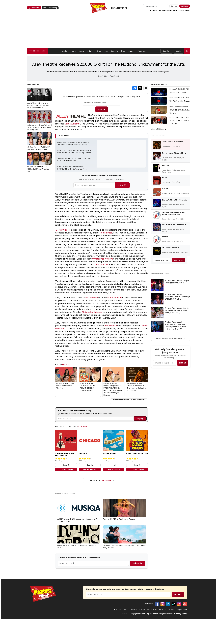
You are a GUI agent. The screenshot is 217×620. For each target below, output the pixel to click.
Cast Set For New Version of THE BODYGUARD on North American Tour (72, 168)
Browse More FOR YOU (169, 338)
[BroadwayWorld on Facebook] (157, 604)
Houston (64, 51)
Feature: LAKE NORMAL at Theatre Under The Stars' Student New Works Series (73, 143)
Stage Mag (142, 51)
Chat (99, 51)
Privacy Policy (180, 613)
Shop (123, 51)
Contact (133, 609)
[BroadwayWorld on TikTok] (173, 604)
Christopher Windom (102, 258)
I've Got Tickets (66, 469)
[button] (187, 51)
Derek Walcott (72, 123)
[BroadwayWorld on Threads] (179, 604)
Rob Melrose (106, 232)
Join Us (142, 609)
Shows (81, 51)
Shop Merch (35, 8)
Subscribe (138, 563)
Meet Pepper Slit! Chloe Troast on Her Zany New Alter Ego (179, 120)
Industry (90, 51)
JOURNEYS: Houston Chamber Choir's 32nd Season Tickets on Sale (74, 159)
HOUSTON (119, 8)
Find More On (100, 480)
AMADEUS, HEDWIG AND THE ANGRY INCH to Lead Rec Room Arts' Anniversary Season (74, 151)
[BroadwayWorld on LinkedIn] (168, 604)
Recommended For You (161, 273)
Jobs (106, 51)
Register (166, 51)
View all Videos (157, 129)
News (73, 51)
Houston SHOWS (158, 136)
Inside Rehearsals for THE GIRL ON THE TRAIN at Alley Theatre (180, 110)
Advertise (118, 609)
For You (65, 364)
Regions (162, 609)
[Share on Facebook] (134, 88)
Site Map (171, 609)
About (126, 609)
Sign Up (101, 109)
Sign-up (174, 6)
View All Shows (161, 260)
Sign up (182, 363)
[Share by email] (145, 88)
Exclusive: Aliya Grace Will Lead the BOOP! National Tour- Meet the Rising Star (39, 121)
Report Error (182, 610)
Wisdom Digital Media (148, 613)
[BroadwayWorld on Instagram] (162, 604)
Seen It (66, 465)
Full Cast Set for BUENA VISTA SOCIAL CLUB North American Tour (38, 163)
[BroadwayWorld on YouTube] (184, 604)
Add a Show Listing (50, 8)
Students (114, 51)
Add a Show (178, 260)
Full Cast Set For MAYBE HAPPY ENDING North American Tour (38, 142)
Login (178, 51)
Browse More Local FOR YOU (129, 399)
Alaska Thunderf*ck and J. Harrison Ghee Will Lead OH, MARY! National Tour (38, 99)
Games (131, 51)
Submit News (152, 609)
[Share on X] (140, 88)
